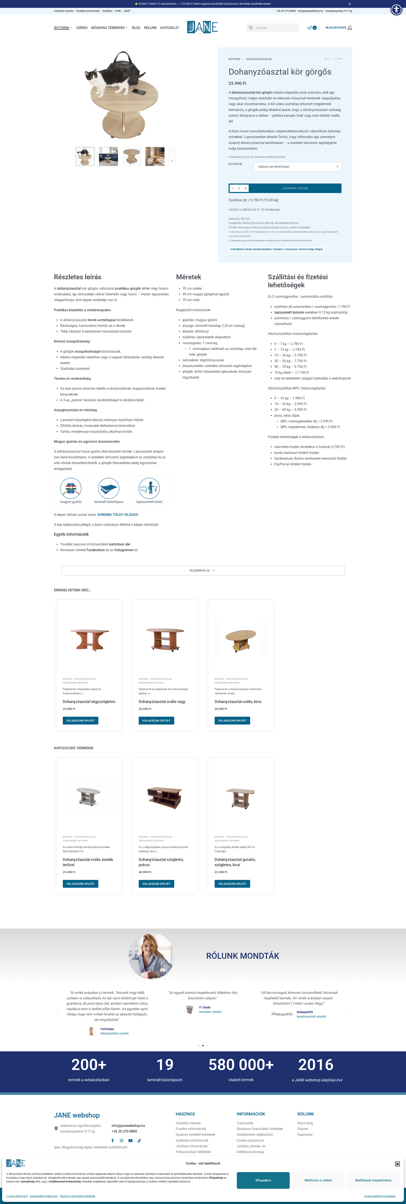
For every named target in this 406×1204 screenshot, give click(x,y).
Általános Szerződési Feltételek (77, 1196)
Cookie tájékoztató (17, 1196)
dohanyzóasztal (261, 227)
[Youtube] (130, 1140)
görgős (275, 227)
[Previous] (65, 95)
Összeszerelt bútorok (286, 223)
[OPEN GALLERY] (125, 95)
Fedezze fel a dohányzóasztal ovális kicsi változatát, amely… (238, 691)
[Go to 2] (108, 156)
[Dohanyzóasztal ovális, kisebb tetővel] (89, 796)
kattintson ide (119, 544)
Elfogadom (263, 1180)
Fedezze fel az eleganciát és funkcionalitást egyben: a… (163, 691)
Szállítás (108, 11)
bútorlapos (244, 227)
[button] (397, 1164)
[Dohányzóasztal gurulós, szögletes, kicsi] (241, 796)
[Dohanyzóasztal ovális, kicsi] (241, 638)
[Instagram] (121, 1140)
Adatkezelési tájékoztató (44, 1196)
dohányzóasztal (69, 288)
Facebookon (95, 550)
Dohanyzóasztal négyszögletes (89, 701)
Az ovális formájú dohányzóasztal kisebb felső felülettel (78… (86, 849)
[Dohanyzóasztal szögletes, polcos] (165, 796)
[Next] (185, 95)
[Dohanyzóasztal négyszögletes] (89, 638)
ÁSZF (127, 11)
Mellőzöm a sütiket (318, 1180)
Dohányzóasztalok (259, 59)
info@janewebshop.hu (128, 1126)
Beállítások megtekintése (373, 1180)
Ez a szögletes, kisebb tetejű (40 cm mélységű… (235, 849)
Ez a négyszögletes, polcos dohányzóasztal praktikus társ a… (163, 849)
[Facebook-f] (113, 1140)
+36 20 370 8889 (124, 1131)
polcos (284, 227)
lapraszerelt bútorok (289, 312)
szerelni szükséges (299, 227)
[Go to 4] (155, 156)
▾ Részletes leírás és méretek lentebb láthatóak (257, 157)
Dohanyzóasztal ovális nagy (162, 701)
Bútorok (234, 59)
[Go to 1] (85, 156)
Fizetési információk (88, 11)
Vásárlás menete (63, 11)
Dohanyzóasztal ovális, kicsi (238, 701)
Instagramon (123, 550)
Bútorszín (235, 164)
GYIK (118, 11)
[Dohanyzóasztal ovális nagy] (165, 638)
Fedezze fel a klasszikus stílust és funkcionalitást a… (82, 691)
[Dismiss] (349, 4)
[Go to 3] (131, 156)
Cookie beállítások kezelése (379, 1196)
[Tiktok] (139, 1140)
